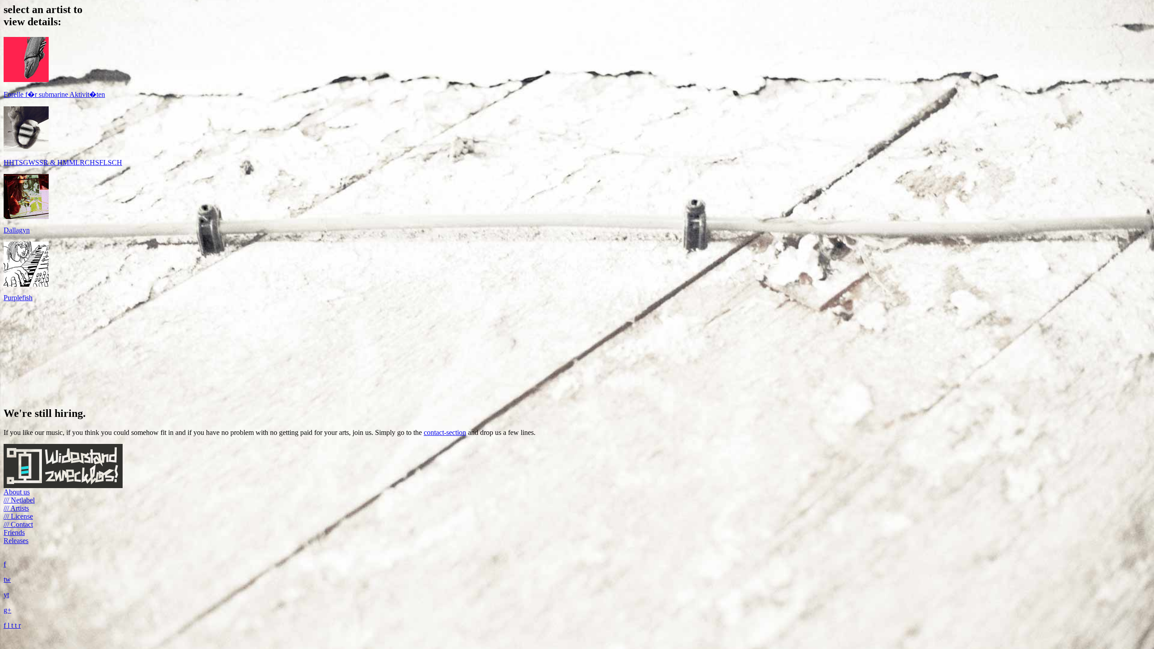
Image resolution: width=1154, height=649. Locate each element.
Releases (16, 540)
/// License (18, 516)
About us (17, 492)
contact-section (445, 432)
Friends (14, 532)
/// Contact (18, 524)
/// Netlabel (19, 500)
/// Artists (16, 508)
